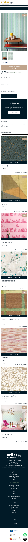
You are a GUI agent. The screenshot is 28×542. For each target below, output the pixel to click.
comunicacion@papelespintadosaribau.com (14, 463)
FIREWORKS (6, 359)
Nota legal (14, 510)
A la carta (14, 499)
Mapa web (14, 512)
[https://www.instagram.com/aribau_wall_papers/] (15, 519)
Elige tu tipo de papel (6, 77)
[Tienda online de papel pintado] (6, 2)
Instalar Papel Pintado (14, 476)
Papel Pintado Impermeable (14, 496)
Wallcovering (14, 488)
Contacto (14, 502)
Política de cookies (14, 507)
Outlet (14, 481)
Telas (14, 491)
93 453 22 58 (14, 462)
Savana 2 (5, 205)
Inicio (9, 8)
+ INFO (4, 171)
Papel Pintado (13, 8)
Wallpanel (14, 487)
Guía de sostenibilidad (14, 482)
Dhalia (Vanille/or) (9, 397)
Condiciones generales (14, 504)
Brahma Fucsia (7, 244)
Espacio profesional (14, 474)
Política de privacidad (14, 505)
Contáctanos (14, 112)
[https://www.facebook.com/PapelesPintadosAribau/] (13, 519)
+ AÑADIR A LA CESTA (9, 96)
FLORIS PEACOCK (8, 282)
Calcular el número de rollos (7, 91)
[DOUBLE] (14, 32)
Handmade (14, 498)
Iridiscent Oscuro (8, 436)
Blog (14, 479)
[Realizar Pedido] (20, 539)
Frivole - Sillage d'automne (12, 320)
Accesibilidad (14, 509)
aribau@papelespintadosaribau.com (14, 465)
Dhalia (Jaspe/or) (8, 167)
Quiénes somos (14, 473)
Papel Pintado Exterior (14, 495)
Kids (14, 493)
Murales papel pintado (14, 485)
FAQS (14, 477)
